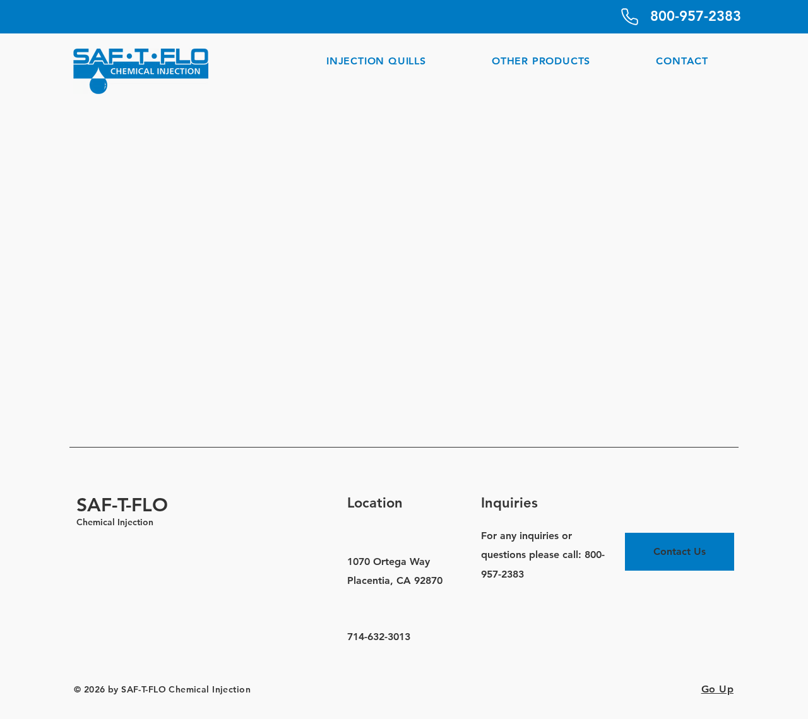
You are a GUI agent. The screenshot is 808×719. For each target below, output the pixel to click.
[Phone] (629, 16)
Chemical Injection (114, 522)
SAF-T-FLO (122, 505)
